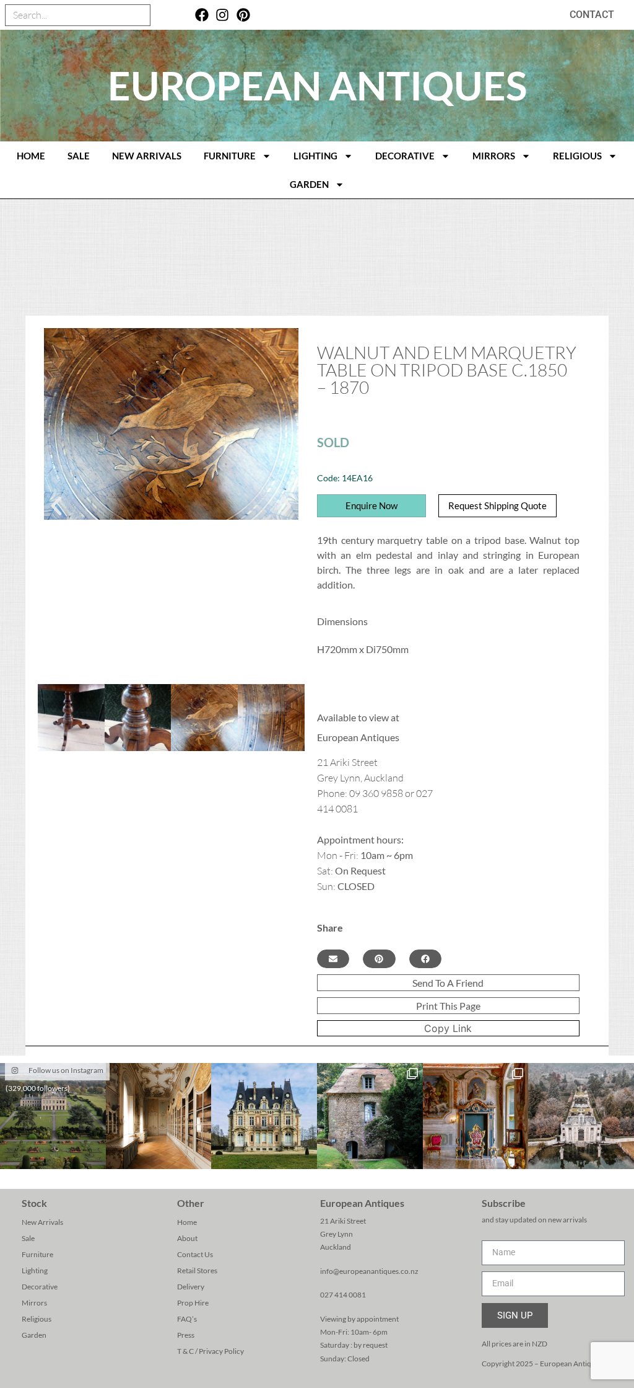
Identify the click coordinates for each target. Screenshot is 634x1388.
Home (187, 1222)
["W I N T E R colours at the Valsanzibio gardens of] (581, 1116)
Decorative (405, 155)
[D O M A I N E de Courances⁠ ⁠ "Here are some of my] (370, 1116)
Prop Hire (193, 1302)
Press (185, 1335)
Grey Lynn (336, 1234)
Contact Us (195, 1254)
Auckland (335, 1247)
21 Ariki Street (343, 1221)
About (187, 1238)
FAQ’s (187, 1318)
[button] (56, 506)
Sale (78, 155)
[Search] (139, 15)
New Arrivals (146, 155)
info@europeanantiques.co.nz (369, 1271)
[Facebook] (201, 15)
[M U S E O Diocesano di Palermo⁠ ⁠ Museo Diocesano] (476, 1116)
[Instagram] (222, 15)
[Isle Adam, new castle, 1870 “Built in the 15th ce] (264, 1116)
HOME (31, 155)
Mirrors (493, 155)
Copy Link (448, 1028)
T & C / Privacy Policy (210, 1351)
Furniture (230, 155)
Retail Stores (197, 1270)
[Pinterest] (243, 15)
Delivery (190, 1286)
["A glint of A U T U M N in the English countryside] (53, 1116)
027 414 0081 (343, 1294)
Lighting (315, 155)
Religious (577, 155)
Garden (309, 184)
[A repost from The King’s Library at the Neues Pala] (159, 1116)
